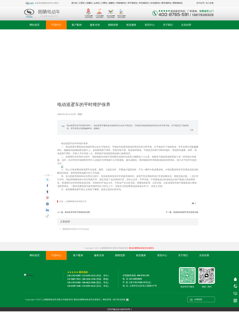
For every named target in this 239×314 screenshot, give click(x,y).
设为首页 (200, 2)
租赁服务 (131, 24)
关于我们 (168, 24)
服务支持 (95, 24)
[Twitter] (47, 179)
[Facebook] (47, 185)
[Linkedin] (47, 209)
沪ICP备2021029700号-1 (119, 309)
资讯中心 (150, 24)
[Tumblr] (47, 191)
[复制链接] (47, 216)
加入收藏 (210, 2)
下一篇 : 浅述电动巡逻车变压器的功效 (182, 212)
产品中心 (56, 24)
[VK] (47, 203)
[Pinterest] (47, 197)
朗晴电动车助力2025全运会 (76, 229)
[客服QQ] (235, 279)
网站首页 (35, 24)
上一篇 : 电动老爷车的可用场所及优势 (73, 212)
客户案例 (77, 24)
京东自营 (186, 24)
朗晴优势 (113, 24)
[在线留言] (235, 293)
